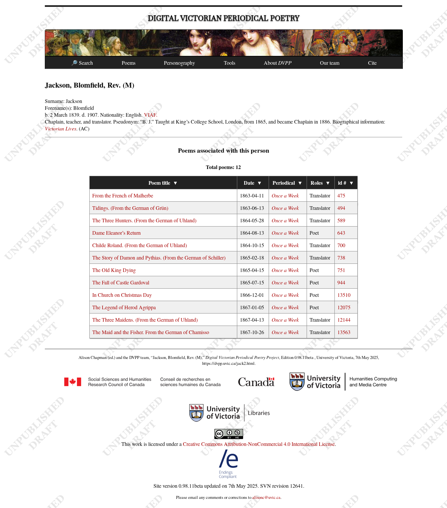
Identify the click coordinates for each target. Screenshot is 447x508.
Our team (329, 62)
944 (341, 282)
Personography (179, 62)
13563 (343, 332)
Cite (372, 62)
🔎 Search (82, 62)
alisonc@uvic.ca (266, 497)
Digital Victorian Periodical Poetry (223, 18)
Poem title (163, 182)
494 (341, 207)
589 (341, 220)
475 (341, 195)
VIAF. (150, 114)
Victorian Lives (60, 128)
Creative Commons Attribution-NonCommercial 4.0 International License (259, 443)
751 (341, 269)
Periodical (288, 182)
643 (341, 232)
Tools (229, 62)
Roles (321, 182)
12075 (343, 307)
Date (253, 182)
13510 (343, 294)
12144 (343, 319)
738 (341, 257)
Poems (128, 62)
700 (341, 245)
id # (346, 182)
